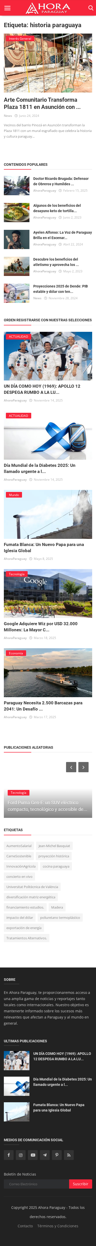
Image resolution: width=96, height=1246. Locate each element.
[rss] (69, 1155)
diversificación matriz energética (30, 897)
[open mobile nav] (7, 8)
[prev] (71, 767)
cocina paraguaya (56, 866)
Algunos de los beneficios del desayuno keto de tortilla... (57, 208)
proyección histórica (53, 856)
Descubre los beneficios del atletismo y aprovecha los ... (56, 262)
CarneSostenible (18, 856)
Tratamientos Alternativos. (26, 938)
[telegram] (45, 1155)
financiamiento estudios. (25, 907)
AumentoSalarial (18, 845)
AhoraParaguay (44, 190)
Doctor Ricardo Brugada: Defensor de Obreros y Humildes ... (61, 181)
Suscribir (80, 1183)
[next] (84, 767)
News (8, 116)
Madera (57, 907)
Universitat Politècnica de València (32, 886)
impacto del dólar (19, 917)
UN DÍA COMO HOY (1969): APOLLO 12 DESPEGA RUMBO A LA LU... (62, 1056)
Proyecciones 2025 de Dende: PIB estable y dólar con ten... (60, 289)
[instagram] (21, 1155)
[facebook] (9, 1155)
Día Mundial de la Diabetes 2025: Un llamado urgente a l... (62, 1082)
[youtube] (33, 1155)
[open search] (90, 8)
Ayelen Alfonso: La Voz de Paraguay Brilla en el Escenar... (62, 235)
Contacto (25, 1225)
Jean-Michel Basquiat (54, 845)
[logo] (48, 8)
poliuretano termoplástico (60, 917)
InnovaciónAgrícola (21, 866)
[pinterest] (57, 1155)
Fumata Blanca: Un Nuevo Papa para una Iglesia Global (58, 1107)
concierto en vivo (19, 876)
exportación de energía (23, 927)
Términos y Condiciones (57, 1225)
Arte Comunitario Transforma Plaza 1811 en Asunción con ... (42, 103)
